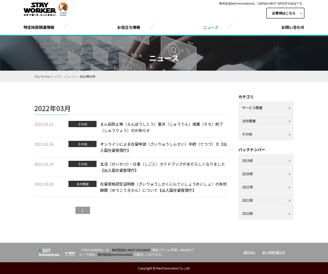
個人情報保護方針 (273, 252)
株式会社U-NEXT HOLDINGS (131, 250)
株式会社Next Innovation (115, 254)
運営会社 (249, 252)
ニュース (69, 76)
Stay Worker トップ (47, 76)
